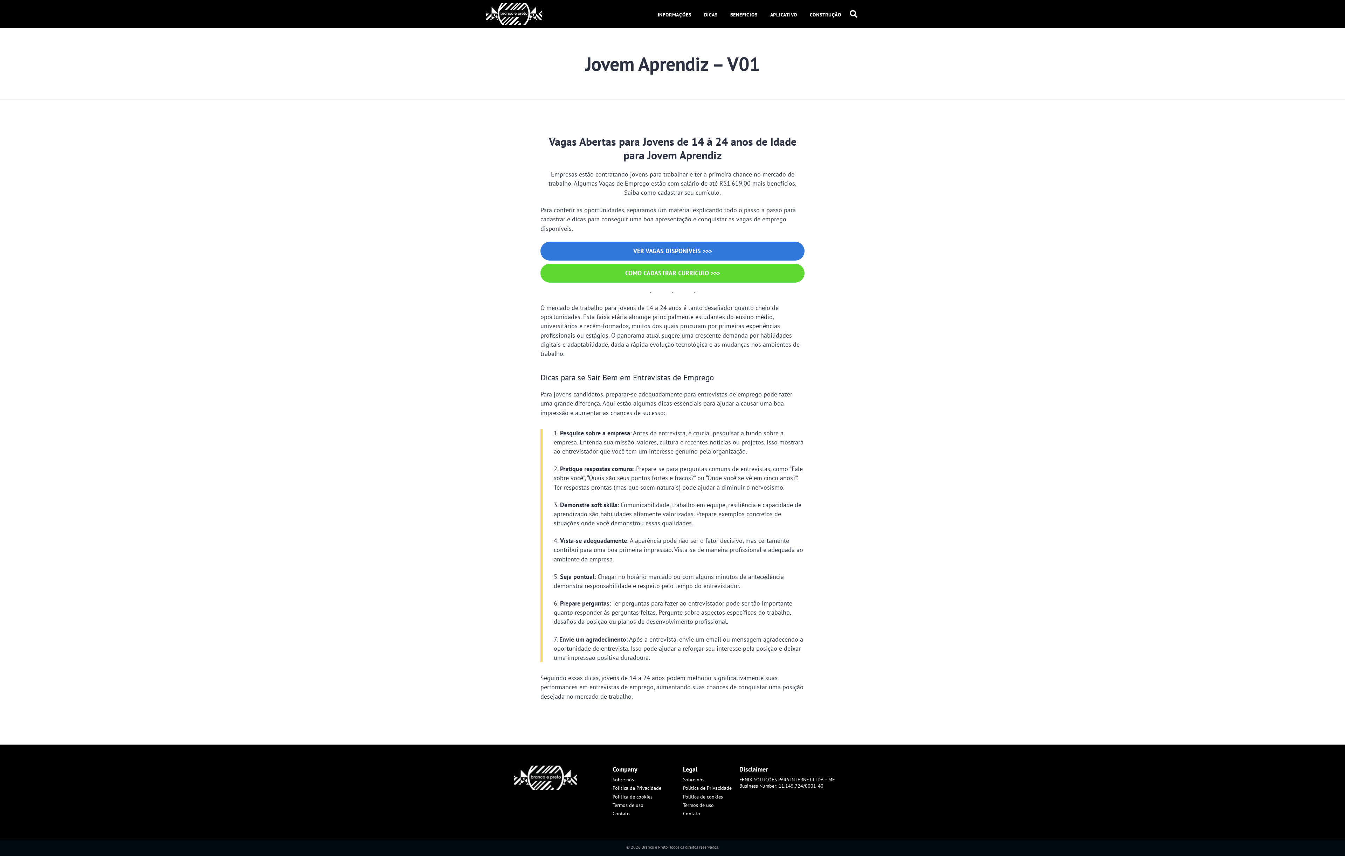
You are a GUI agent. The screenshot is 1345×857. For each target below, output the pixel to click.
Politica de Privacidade (637, 788)
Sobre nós (623, 779)
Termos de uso (628, 805)
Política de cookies (633, 797)
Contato (621, 813)
